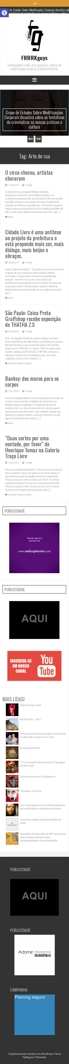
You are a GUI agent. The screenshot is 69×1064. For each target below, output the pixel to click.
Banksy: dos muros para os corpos (32, 381)
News (10, 217)
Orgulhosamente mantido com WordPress (30, 1054)
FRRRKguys (34, 58)
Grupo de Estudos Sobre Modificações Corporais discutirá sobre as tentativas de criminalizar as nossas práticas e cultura (34, 119)
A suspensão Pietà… (30, 748)
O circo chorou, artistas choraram (29, 175)
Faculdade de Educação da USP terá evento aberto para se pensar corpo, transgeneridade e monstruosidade (43, 837)
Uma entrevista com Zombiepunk (37, 776)
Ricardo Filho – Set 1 (31, 719)
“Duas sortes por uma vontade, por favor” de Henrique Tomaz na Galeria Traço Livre (32, 447)
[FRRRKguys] (34, 36)
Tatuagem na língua (30, 791)
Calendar (12, 363)
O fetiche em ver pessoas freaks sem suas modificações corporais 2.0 (37, 11)
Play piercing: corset (30, 705)
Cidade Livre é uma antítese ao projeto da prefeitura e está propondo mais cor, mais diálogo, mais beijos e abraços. (34, 244)
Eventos (21, 363)
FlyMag (26, 1057)
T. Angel (28, 185)
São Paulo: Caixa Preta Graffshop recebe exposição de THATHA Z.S (33, 318)
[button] (4, 12)
